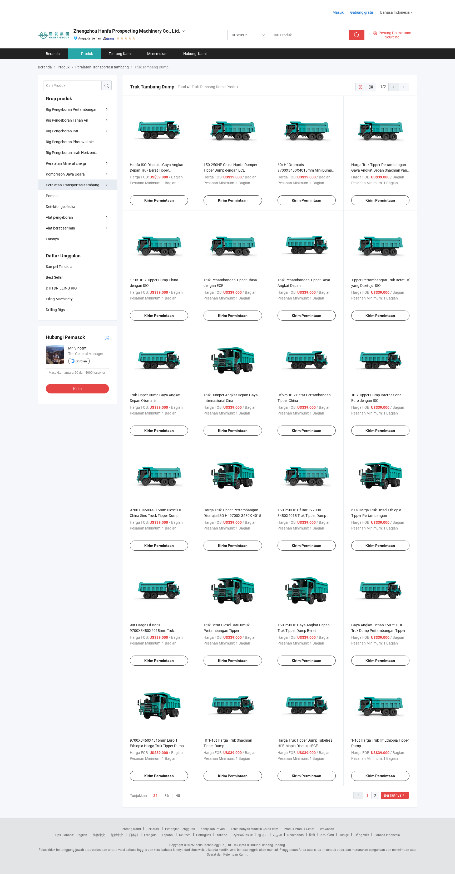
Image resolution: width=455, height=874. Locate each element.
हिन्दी (312, 835)
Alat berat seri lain (60, 228)
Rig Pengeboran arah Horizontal (72, 152)
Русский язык (243, 835)
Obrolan (81, 361)
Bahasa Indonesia (387, 835)
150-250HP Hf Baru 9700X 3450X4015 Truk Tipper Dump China (302, 515)
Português (203, 835)
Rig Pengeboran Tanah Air (67, 120)
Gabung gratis (362, 12)
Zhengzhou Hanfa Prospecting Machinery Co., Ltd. (126, 31)
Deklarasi (153, 829)
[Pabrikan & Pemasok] (72, 10)
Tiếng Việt (361, 835)
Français (150, 835)
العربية (277, 835)
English (82, 835)
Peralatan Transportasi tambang (72, 184)
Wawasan (327, 829)
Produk (87, 53)
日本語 (134, 835)
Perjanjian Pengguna (180, 829)
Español (168, 835)
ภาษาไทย (327, 835)
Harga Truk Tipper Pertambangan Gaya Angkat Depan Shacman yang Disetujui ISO (380, 170)
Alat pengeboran (59, 217)
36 (167, 795)
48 (178, 795)
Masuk (338, 12)
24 (155, 795)
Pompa (52, 195)
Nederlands (295, 835)
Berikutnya (393, 795)
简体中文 (99, 835)
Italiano (221, 835)
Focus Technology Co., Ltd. (213, 845)
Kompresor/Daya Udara (65, 174)
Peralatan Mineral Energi (66, 163)
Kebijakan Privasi (213, 829)
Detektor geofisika (60, 206)
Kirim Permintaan (159, 200)
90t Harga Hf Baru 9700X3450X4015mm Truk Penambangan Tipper (152, 630)
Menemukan (157, 53)
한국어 (263, 835)
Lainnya (52, 238)
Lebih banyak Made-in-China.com (254, 829)
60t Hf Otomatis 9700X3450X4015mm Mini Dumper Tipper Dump (306, 170)
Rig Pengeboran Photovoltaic (69, 141)
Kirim (77, 388)
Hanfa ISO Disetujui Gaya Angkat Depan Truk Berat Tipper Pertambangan (157, 170)
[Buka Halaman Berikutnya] (404, 87)
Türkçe (344, 835)
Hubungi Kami (194, 53)
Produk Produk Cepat (299, 829)
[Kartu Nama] (107, 337)
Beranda (53, 53)
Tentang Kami (120, 53)
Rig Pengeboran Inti (62, 130)
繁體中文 (117, 835)
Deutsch (185, 835)
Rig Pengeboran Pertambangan (71, 109)
